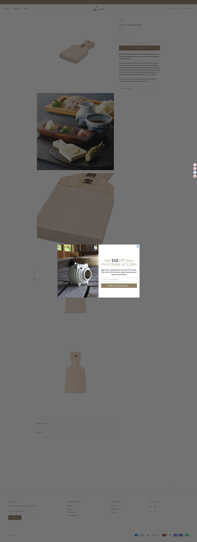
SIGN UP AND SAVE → (119, 285)
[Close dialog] (138, 246)
